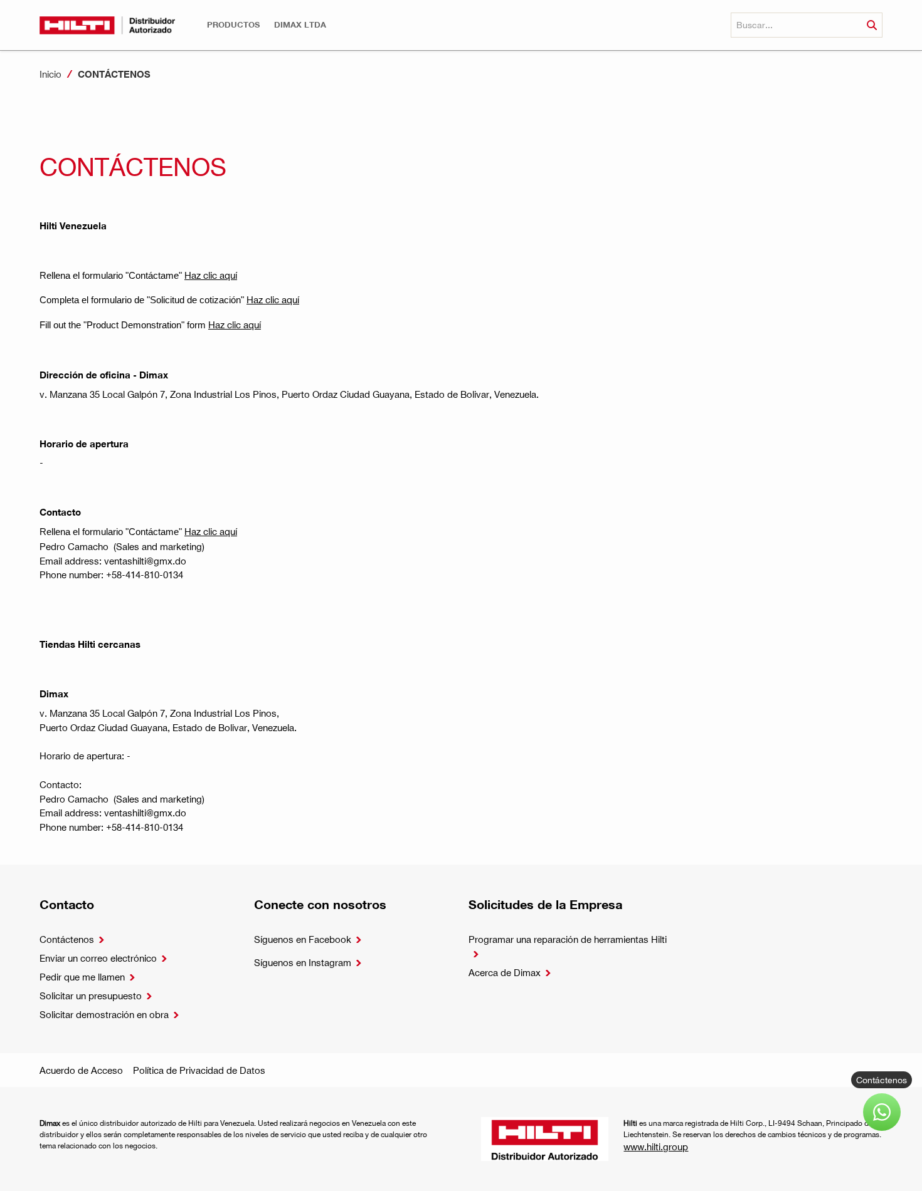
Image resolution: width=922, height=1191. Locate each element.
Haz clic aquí (210, 275)
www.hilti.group (655, 1146)
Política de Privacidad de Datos (199, 1070)
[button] (233, 25)
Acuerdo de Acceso (81, 1070)
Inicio (50, 74)
